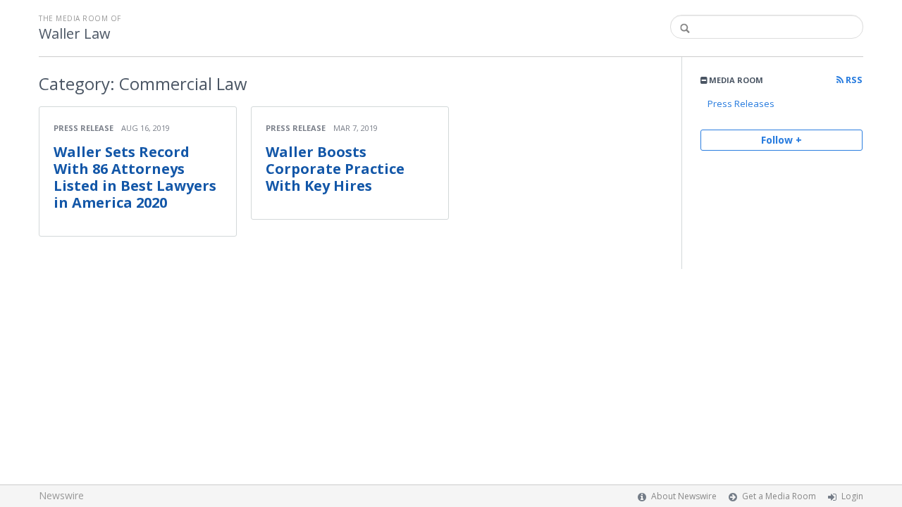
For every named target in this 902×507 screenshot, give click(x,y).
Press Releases (741, 103)
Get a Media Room (779, 496)
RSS (853, 79)
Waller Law (75, 34)
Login (852, 496)
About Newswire (684, 496)
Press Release (83, 128)
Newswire (61, 495)
